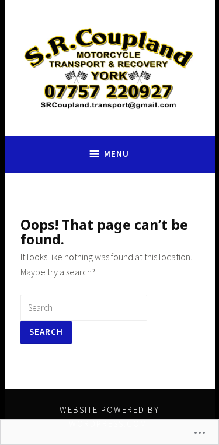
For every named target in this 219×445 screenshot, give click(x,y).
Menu (116, 153)
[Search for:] (83, 307)
